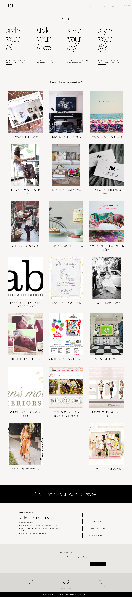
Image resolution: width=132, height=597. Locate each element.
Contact (100, 588)
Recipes (117, 62)
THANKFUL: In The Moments (25, 359)
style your (13, 39)
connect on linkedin (98, 528)
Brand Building (10, 60)
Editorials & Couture (81, 60)
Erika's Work (16, 62)
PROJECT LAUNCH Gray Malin (106, 136)
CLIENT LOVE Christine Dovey (66, 136)
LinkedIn (37, 533)
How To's (45, 62)
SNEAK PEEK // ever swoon (106, 302)
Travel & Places (102, 64)
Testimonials (100, 586)
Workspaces (9, 64)
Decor (38, 60)
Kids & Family (51, 62)
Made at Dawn (66, 578)
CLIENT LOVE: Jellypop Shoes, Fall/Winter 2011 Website (66, 414)
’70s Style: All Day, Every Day (25, 468)
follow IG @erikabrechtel (97, 535)
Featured (100, 583)
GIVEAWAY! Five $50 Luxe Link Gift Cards (25, 191)
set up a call (97, 515)
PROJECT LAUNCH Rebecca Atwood (107, 191)
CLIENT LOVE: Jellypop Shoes (106, 468)
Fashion (73, 60)
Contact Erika (25, 525)
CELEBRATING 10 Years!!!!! (25, 246)
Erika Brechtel (10, 6)
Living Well (111, 62)
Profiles (21, 62)
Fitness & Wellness (76, 62)
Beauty (69, 60)
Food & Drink (105, 62)
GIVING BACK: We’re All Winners (66, 359)
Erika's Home (52, 60)
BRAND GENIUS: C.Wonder (106, 359)
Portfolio (31, 586)
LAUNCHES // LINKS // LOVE (66, 302)
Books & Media (111, 60)
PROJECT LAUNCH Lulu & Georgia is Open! (106, 247)
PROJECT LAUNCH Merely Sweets (66, 246)
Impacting (100, 580)
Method (31, 580)
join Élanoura (97, 521)
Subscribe (98, 564)
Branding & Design (18, 60)
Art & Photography (102, 60)
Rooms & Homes (44, 60)
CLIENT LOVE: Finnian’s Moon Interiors (25, 414)
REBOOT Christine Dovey (25, 136)
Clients (31, 588)
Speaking (100, 578)
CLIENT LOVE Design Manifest (66, 189)
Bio (31, 578)
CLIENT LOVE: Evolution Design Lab (106, 414)
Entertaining (40, 62)
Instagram (44, 533)
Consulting (31, 583)
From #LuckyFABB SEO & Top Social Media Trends (25, 304)
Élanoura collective (31, 528)
